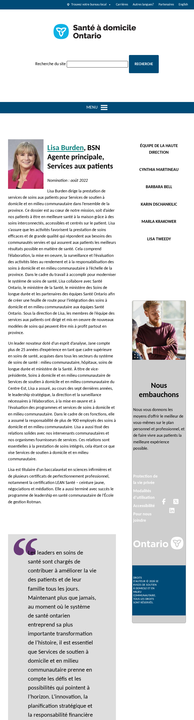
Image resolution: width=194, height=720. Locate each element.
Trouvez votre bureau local (88, 4)
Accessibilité (144, 506)
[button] (93, 107)
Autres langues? (143, 4)
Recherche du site (50, 64)
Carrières (122, 4)
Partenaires (166, 4)
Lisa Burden (65, 148)
